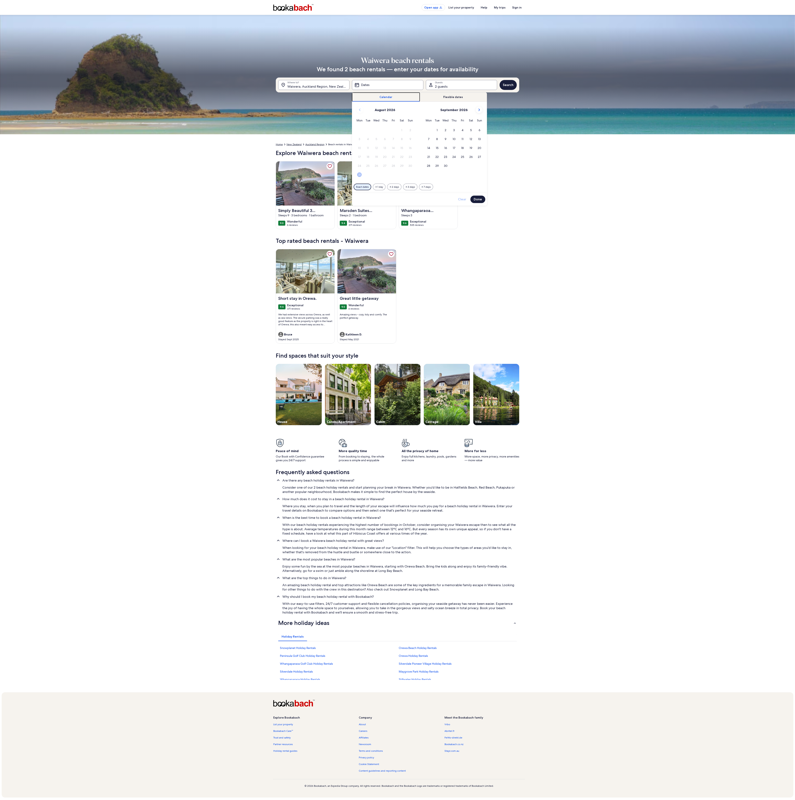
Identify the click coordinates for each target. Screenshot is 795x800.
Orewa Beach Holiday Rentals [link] (418, 648)
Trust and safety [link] (282, 737)
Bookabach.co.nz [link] (453, 744)
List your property (461, 7)
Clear (462, 199)
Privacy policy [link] (366, 757)
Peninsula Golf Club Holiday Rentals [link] (302, 656)
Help (484, 7)
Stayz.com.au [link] (451, 751)
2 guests (441, 86)
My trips (500, 7)
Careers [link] (363, 731)
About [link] (362, 724)
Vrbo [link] (447, 724)
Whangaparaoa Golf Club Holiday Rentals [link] (306, 664)
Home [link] (279, 144)
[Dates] (387, 85)
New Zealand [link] (294, 144)
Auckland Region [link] (314, 144)
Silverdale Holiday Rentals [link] (296, 671)
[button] (402, 130)
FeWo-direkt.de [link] (453, 737)
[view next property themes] (519, 394)
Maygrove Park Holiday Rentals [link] (418, 671)
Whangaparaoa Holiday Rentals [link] (300, 679)
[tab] (386, 97)
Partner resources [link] (283, 744)
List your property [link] (283, 724)
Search (508, 85)
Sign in (517, 7)
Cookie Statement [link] (369, 764)
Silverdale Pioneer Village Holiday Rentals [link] (425, 664)
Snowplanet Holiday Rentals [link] (298, 648)
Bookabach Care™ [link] (283, 731)
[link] (329, 166)
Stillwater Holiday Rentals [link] (415, 679)
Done (478, 199)
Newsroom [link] (365, 744)
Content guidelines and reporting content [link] (382, 770)
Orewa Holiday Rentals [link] (413, 656)
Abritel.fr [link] (449, 731)
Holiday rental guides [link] (285, 751)
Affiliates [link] (364, 737)
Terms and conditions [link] (371, 751)
